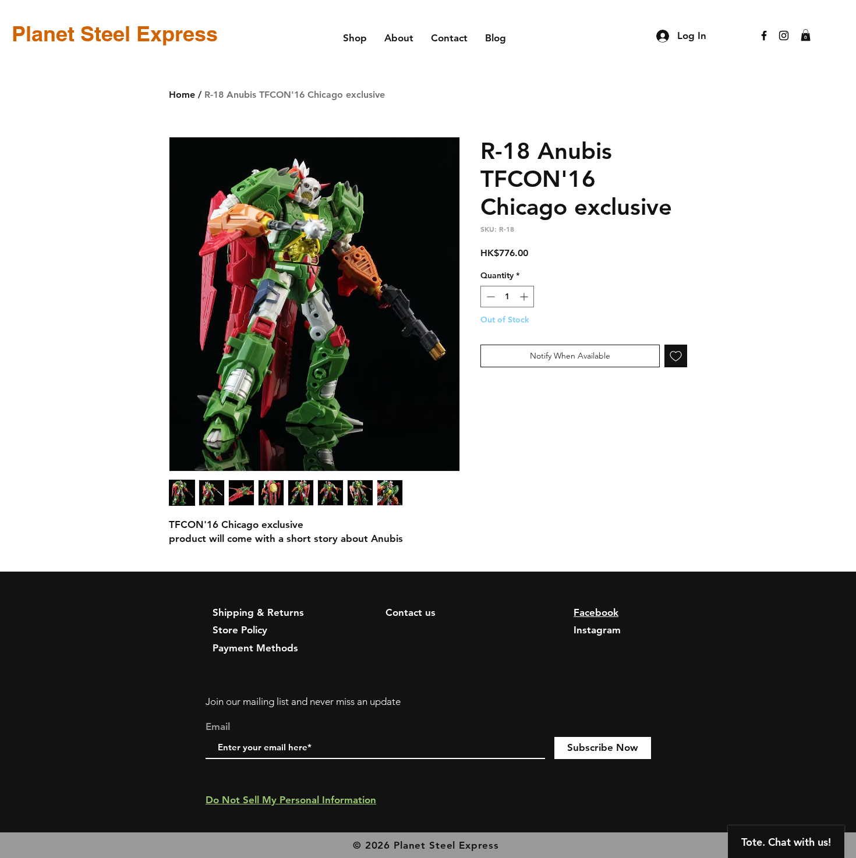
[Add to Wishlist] (675, 356)
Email (218, 727)
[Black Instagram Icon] (783, 35)
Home (182, 94)
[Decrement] (489, 296)
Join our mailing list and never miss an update (303, 701)
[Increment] (525, 296)
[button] (806, 35)
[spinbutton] (507, 296)
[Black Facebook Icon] (764, 35)
